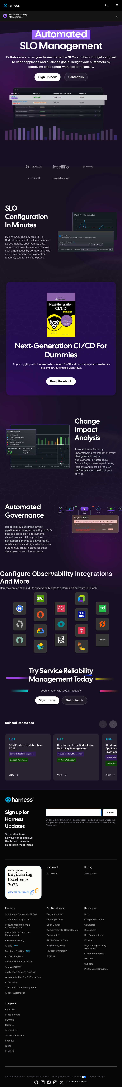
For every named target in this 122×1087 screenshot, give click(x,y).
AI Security (11, 982)
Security (9, 1040)
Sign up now (47, 77)
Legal (8, 1046)
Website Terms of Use (38, 1076)
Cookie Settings (97, 1076)
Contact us (76, 77)
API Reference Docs (57, 940)
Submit (110, 812)
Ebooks (88, 940)
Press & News (12, 1014)
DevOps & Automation (18, 760)
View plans (90, 873)
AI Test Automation (15, 993)
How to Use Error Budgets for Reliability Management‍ (75, 747)
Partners (9, 1020)
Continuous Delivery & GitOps (21, 914)
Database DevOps (14, 951)
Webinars (89, 958)
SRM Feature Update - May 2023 (25, 747)
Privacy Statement (61, 1076)
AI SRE (8, 945)
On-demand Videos (94, 953)
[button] (107, 5)
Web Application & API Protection (23, 977)
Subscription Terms (15, 1076)
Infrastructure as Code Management (17, 934)
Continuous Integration (17, 919)
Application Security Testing (20, 972)
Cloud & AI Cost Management (21, 987)
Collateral (89, 925)
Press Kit (9, 1051)
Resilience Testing (14, 940)
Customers (90, 930)
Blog (86, 914)
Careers (9, 1025)
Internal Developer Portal (18, 961)
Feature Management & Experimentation (17, 926)
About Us (10, 1009)
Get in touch (74, 700)
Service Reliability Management (22, 754)
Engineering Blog (56, 945)
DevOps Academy (93, 935)
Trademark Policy (14, 1035)
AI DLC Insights (13, 967)
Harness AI (52, 873)
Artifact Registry (14, 956)
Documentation (55, 914)
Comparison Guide (94, 919)
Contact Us (11, 1030)
